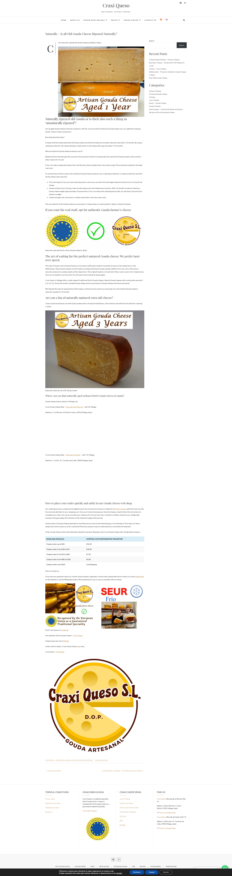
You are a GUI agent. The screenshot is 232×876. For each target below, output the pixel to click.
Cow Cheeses (154, 100)
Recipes (142, 866)
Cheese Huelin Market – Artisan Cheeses (164, 60)
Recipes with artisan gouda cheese (162, 112)
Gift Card (123, 816)
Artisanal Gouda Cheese (67, 760)
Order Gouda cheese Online (129, 808)
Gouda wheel (155, 866)
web (78, 646)
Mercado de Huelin (73, 455)
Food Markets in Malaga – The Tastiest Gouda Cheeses (123, 771)
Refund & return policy (53, 803)
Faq (133, 866)
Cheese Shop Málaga (94, 20)
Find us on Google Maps (167, 813)
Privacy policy (50, 799)
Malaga (66, 641)
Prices (114, 20)
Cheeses (152, 97)
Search (151, 41)
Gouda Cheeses (86, 760)
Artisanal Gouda (120, 866)
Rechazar (137, 872)
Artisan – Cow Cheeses (157, 69)
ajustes (119, 873)
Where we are (171, 866)
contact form (139, 577)
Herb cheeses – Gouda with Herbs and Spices (166, 109)
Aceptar (152, 872)
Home (64, 20)
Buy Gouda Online (62, 866)
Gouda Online (131, 20)
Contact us (150, 20)
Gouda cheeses (120, 509)
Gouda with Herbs (53, 771)
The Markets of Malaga (128, 812)
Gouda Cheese (101, 760)
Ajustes (166, 872)
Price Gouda (104, 866)
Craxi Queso (116, 5)
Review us (48, 812)
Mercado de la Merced (74, 407)
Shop (92, 866)
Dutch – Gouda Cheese (157, 103)
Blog (121, 821)
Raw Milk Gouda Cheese (158, 78)
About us (75, 20)
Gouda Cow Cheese (126, 803)
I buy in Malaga (125, 799)
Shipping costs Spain (52, 808)
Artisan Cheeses (155, 91)
